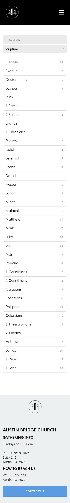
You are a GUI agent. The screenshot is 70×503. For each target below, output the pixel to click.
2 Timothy (13, 333)
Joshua (11, 88)
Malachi (12, 211)
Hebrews (13, 342)
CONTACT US (35, 491)
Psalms (11, 141)
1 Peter (11, 359)
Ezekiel (11, 167)
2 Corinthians (16, 281)
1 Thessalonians (18, 324)
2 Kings (11, 123)
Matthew (13, 219)
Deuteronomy (16, 80)
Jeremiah (13, 158)
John (9, 246)
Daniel (11, 176)
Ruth (9, 97)
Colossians (14, 316)
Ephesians (14, 298)
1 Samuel (13, 106)
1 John (11, 368)
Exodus (11, 71)
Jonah (11, 193)
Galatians (13, 289)
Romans (12, 263)
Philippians (14, 307)
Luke (9, 237)
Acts (9, 254)
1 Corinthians (16, 272)
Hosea (11, 185)
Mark (10, 228)
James (11, 351)
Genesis (12, 62)
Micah (11, 202)
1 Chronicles (15, 132)
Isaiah (10, 150)
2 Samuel (13, 115)
